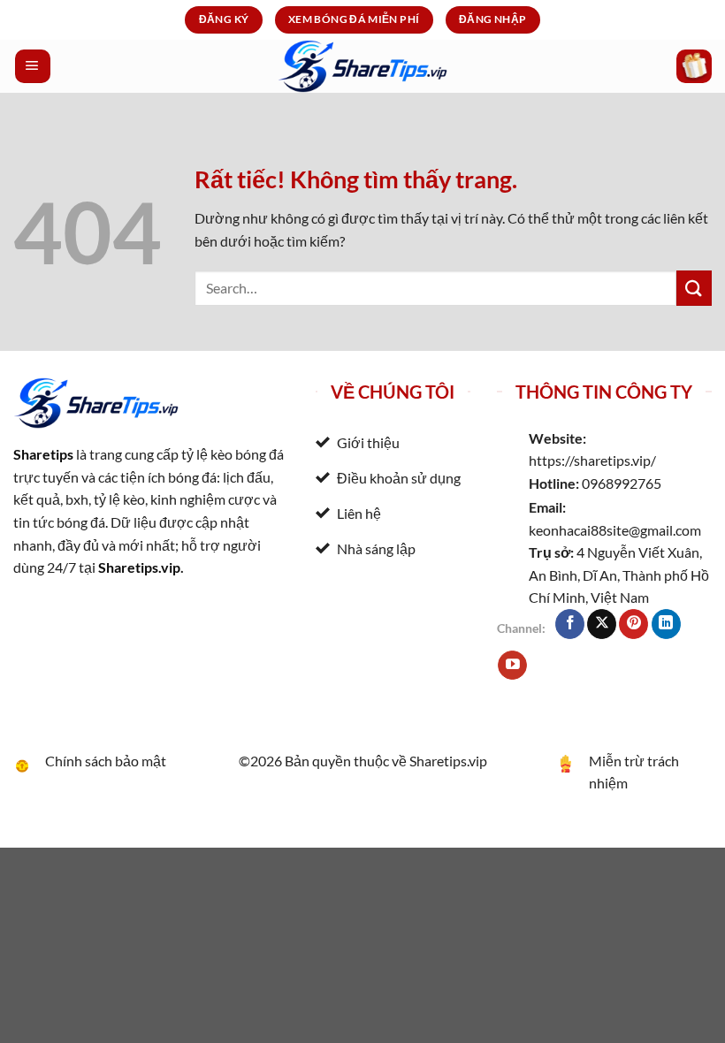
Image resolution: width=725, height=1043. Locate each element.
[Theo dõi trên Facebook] (569, 624)
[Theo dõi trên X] (601, 624)
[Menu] (32, 66)
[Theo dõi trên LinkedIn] (666, 624)
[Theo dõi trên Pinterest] (633, 624)
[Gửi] (694, 287)
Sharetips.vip (139, 567)
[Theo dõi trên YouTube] (512, 666)
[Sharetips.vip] (362, 66)
